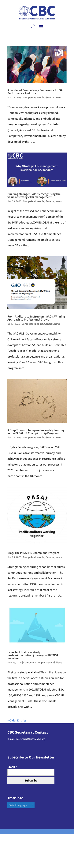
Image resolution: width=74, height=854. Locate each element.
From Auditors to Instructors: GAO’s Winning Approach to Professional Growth (36, 318)
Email (12, 767)
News (59, 97)
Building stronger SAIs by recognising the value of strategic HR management (34, 195)
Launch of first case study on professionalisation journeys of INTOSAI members (33, 655)
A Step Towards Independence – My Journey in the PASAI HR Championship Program (36, 431)
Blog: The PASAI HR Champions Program (33, 553)
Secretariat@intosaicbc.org (30, 739)
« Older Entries (16, 720)
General (50, 97)
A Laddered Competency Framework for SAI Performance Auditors (35, 91)
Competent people (33, 97)
